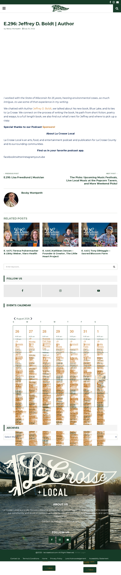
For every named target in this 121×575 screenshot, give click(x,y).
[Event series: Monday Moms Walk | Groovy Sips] (30, 407)
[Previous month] (14, 318)
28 (44, 331)
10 (31, 358)
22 (99, 371)
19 (58, 371)
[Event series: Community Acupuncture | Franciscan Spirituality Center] (44, 443)
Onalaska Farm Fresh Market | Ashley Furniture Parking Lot (19, 420)
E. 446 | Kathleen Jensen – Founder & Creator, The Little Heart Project (59, 253)
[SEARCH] (114, 267)
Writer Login (80, 552)
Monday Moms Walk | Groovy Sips (32, 414)
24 (31, 385)
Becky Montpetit (13, 29)
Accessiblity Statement (98, 558)
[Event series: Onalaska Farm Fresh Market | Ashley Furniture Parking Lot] (17, 409)
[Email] (67, 539)
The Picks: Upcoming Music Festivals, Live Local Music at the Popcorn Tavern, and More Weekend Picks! (91, 180)
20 (72, 371)
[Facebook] (52, 539)
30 (72, 331)
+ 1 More (49, 568)
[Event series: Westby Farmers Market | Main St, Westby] (98, 409)
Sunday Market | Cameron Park (19, 444)
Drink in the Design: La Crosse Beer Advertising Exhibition (87, 444)
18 (44, 371)
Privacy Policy (56, 558)
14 (85, 358)
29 (58, 331)
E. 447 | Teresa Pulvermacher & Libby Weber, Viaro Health (21, 252)
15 (99, 358)
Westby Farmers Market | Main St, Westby (100, 417)
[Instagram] (60, 539)
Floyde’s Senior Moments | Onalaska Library (60, 417)
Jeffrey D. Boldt (42, 108)
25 (44, 385)
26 (17, 331)
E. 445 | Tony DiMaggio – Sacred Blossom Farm (95, 252)
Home (44, 558)
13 (72, 358)
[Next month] (31, 318)
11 (44, 358)
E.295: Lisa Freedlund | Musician (24, 177)
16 (17, 371)
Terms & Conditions (31, 558)
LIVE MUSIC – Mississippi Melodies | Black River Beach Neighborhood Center (46, 423)
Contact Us (15, 558)
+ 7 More (89, 569)
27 (31, 331)
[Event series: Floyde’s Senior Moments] (57, 409)
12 (58, 358)
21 (85, 371)
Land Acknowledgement (75, 558)
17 (31, 371)
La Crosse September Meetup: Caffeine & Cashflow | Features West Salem (74, 417)
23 (17, 385)
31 (85, 331)
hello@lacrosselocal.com (66, 521)
